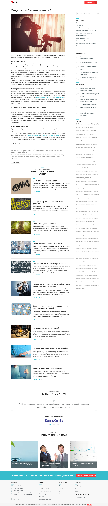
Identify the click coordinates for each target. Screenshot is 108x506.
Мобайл (93, 177)
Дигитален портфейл (87, 231)
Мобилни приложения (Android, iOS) (86, 30)
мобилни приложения (93, 188)
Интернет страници (79, 161)
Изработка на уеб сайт (87, 235)
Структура (87, 171)
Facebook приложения (92, 181)
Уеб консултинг (86, 285)
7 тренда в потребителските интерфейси (50, 348)
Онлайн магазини (86, 157)
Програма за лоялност (80, 184)
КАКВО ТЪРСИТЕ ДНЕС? (83, 10)
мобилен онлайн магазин (43, 97)
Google (93, 154)
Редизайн (78, 127)
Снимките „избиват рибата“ (45, 181)
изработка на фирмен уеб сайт (88, 265)
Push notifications (90, 221)
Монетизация (86, 258)
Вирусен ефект (93, 261)
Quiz (76, 488)
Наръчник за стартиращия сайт (46, 328)
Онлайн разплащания (86, 137)
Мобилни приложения (45, 491)
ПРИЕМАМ (89, 504)
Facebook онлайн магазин (81, 181)
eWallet (77, 491)
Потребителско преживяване (87, 198)
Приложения (84, 141)
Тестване (78, 265)
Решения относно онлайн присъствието (50, 264)
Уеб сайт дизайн (85, 228)
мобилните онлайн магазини (50, 135)
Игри (85, 161)
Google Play (79, 188)
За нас (57, 2)
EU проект (82, 288)
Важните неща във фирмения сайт (48, 368)
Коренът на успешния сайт (44, 224)
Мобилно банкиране (93, 238)
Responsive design (92, 201)
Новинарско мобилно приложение (84, 268)
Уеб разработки (80, 281)
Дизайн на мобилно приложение (84, 248)
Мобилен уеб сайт (18, 157)
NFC (82, 251)
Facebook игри (87, 124)
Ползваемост (94, 157)
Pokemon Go (86, 261)
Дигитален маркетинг (81, 208)
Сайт (88, 161)
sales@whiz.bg (18, 486)
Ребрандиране (79, 191)
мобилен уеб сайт (59, 97)
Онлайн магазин (89, 131)
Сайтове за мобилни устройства (29, 155)
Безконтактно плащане (82, 238)
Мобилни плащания (86, 271)
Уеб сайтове (24, 150)
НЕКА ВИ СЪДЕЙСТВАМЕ (84, 475)
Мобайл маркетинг (88, 191)
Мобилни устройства (80, 154)
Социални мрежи (88, 151)
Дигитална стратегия (91, 204)
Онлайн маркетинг (81, 35)
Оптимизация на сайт (81, 134)
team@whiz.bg (81, 497)
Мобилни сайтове (56, 155)
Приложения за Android (92, 167)
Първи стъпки (84, 127)
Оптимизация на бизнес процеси (84, 224)
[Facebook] (11, 499)
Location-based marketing (91, 275)
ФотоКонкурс (78, 486)
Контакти (70, 2)
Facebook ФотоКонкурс (82, 278)
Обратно (16, 162)
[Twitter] (14, 499)
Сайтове (95, 151)
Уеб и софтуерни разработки (84, 33)
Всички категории (81, 22)
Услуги (34, 2)
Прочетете (36, 192)
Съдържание (79, 151)
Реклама (90, 141)
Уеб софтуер (92, 161)
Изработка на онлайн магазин (91, 245)
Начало (27, 2)
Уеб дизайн (95, 124)
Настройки (84, 504)
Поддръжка (95, 174)
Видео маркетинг (87, 218)
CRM (97, 161)
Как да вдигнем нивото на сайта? (47, 244)
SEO (83, 151)
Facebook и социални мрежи (84, 46)
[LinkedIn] (18, 499)
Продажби (95, 144)
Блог (62, 2)
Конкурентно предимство (35, 157)
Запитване (89, 2)
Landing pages (88, 154)
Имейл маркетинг (85, 255)
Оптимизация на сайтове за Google (86, 43)
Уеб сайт (79, 124)
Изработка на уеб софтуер (88, 194)
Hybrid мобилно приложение (92, 184)
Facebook (94, 137)
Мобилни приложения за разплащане (85, 241)
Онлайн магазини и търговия (41, 150)
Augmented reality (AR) (93, 278)
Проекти (41, 2)
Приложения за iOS (80, 171)
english (79, 2)
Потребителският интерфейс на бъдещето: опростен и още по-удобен (51, 285)
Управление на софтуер (81, 164)
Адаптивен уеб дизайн (81, 201)
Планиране (90, 174)
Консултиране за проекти (83, 38)
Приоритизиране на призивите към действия (48, 202)
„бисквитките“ (78, 504)
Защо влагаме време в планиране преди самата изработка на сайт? (50, 307)
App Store (85, 188)
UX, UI (91, 228)
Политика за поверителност (52, 504)
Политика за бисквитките (63, 504)
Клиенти (49, 2)
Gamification (96, 231)
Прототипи (79, 235)
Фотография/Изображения (87, 144)
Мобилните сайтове (34, 135)
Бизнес (46, 155)
